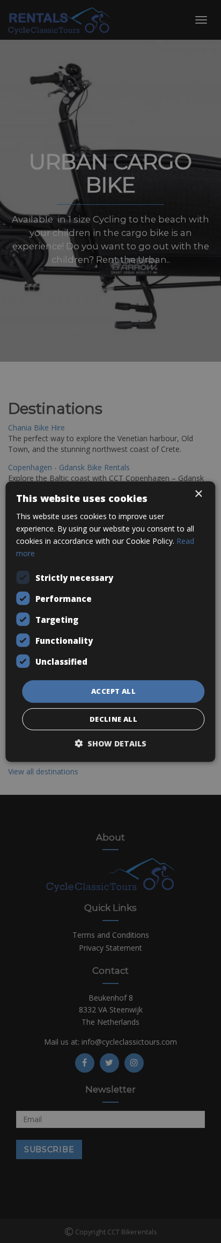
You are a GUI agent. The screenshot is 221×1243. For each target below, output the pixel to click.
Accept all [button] (113, 691)
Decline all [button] (113, 719)
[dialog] (110, 621)
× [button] (198, 494)
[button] (110, 743)
